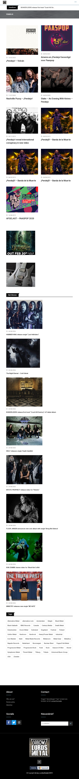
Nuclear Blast (48, 643)
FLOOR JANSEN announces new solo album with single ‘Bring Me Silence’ (32, 529)
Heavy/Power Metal (46, 634)
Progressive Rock (30, 648)
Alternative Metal (13, 621)
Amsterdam (41, 621)
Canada (36, 625)
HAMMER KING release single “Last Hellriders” (22, 334)
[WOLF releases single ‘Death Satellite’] (39, 431)
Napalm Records (13, 643)
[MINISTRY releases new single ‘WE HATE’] (39, 586)
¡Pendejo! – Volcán (15, 61)
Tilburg (37, 652)
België (50, 621)
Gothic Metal (12, 634)
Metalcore (46, 639)
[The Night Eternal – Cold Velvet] (39, 353)
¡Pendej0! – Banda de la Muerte (56, 139)
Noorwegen (37, 643)
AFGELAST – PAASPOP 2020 (20, 218)
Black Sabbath (13, 625)
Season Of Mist (58, 648)
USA (9, 657)
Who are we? (10, 699)
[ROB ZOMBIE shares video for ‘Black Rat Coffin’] (39, 547)
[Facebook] (8, 722)
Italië (20, 639)
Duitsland (34, 630)
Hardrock (32, 634)
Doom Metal (24, 630)
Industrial (59, 634)
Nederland (26, 643)
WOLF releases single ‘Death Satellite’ (19, 451)
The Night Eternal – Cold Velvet (17, 373)
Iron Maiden (12, 639)
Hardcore (23, 634)
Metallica (67, 639)
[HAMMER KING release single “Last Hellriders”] (39, 314)
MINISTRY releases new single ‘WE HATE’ (20, 606)
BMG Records (25, 625)
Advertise (9, 705)
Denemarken (12, 630)
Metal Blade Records (32, 639)
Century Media (47, 625)
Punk (41, 648)
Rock (47, 648)
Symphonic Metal (14, 652)
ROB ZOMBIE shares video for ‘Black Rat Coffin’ (23, 567)
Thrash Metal (27, 652)
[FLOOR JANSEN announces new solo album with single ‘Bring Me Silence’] (39, 508)
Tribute (45, 652)
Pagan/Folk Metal (63, 643)
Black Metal (59, 621)
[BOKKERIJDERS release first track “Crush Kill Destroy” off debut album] (39, 392)
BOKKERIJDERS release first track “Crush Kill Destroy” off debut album (45, 7)
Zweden (16, 657)
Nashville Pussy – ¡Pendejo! (19, 98)
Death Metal (59, 625)
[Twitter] (13, 722)
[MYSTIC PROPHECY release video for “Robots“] (39, 470)
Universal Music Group (59, 652)
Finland (61, 630)
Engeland (44, 630)
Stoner (69, 648)
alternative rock (27, 621)
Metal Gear (57, 639)
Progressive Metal (14, 648)
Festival (53, 630)
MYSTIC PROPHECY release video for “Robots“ (22, 490)
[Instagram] (19, 722)
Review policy (10, 702)
